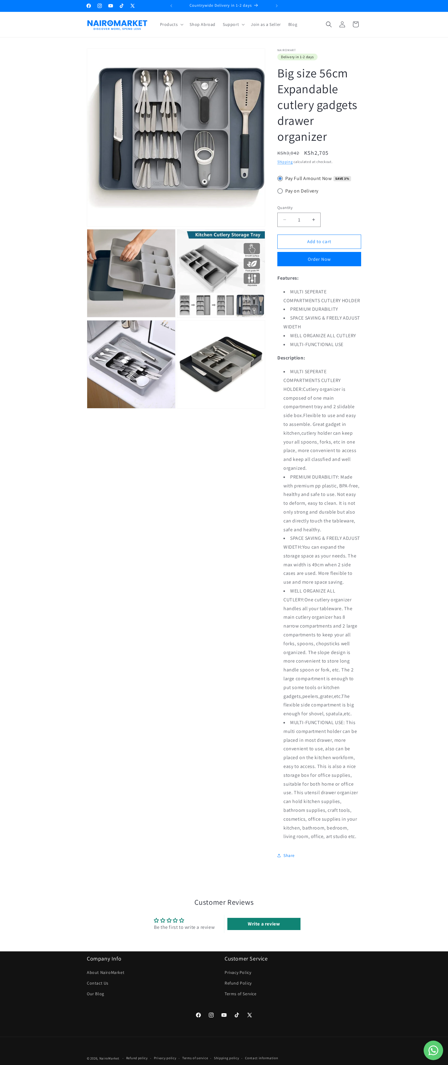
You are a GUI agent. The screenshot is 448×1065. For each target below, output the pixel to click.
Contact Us (97, 983)
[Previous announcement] (171, 6)
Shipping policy (226, 1058)
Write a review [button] (264, 924)
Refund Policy (238, 983)
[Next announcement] (276, 6)
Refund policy (137, 1058)
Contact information (261, 1058)
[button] (171, 24)
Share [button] (289, 855)
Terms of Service (241, 994)
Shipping (285, 161)
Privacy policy (165, 1058)
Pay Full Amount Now (308, 178)
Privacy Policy (238, 972)
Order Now (319, 259)
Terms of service (195, 1058)
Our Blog (95, 994)
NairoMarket (109, 1058)
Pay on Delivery (301, 191)
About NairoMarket (105, 972)
